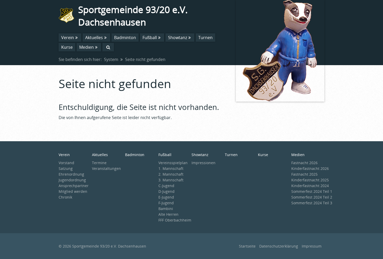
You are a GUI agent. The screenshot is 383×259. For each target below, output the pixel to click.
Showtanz (177, 37)
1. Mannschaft (170, 168)
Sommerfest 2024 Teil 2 (311, 197)
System (111, 59)
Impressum (312, 246)
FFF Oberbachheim (174, 220)
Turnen (205, 37)
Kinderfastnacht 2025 (310, 179)
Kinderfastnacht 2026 (310, 168)
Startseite (247, 246)
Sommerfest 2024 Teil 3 (311, 202)
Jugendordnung (72, 179)
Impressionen (203, 162)
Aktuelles (94, 37)
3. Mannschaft (170, 179)
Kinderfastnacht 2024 (310, 185)
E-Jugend (166, 197)
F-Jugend (166, 202)
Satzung (66, 168)
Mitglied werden (73, 191)
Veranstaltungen (106, 168)
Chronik (65, 197)
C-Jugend (166, 185)
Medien (86, 47)
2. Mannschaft (170, 174)
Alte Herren (168, 214)
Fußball (150, 37)
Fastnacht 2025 (304, 174)
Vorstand (66, 162)
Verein (67, 37)
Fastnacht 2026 (304, 162)
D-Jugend (166, 191)
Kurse (67, 47)
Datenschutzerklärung (278, 246)
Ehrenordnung (71, 174)
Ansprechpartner (74, 185)
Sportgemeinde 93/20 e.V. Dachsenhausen (133, 15)
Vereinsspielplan (173, 162)
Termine (99, 162)
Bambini (165, 208)
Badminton (125, 37)
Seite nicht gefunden (145, 59)
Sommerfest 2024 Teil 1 (311, 191)
